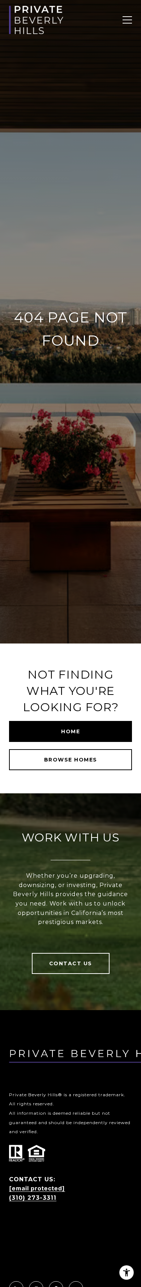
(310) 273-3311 (32, 1197)
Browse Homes (70, 759)
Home (70, 731)
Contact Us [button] (70, 963)
